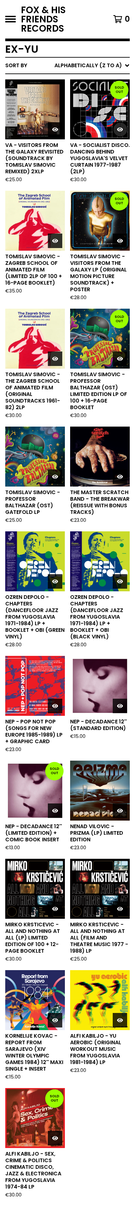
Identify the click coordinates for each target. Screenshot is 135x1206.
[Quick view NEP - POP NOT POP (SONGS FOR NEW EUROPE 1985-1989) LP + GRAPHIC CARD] (55, 706)
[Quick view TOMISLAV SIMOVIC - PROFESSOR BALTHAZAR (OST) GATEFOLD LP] (55, 476)
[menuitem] (67, 65)
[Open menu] (10, 19)
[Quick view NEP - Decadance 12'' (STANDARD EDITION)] (120, 706)
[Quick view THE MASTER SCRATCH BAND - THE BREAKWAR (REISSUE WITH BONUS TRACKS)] (120, 476)
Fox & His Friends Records (43, 19)
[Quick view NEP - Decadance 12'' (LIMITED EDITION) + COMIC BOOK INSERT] (55, 810)
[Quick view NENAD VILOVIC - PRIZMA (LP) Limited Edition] (120, 810)
